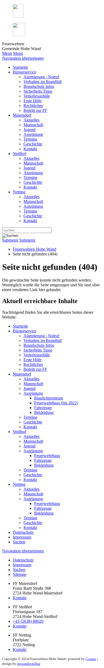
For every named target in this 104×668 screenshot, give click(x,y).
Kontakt (30, 148)
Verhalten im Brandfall (42, 81)
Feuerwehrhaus (47, 455)
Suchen (19, 542)
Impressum (22, 537)
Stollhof (19, 153)
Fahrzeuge (43, 407)
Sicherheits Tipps (37, 91)
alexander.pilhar (28, 664)
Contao (91, 659)
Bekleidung (44, 412)
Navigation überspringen (23, 58)
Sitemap (19, 574)
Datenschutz (23, 532)
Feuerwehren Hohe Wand (34, 249)
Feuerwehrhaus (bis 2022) (56, 403)
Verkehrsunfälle (36, 96)
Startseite (20, 67)
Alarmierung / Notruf (41, 77)
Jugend (29, 129)
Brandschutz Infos (38, 86)
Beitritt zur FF (35, 110)
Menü (7, 53)
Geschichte (32, 144)
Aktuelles (31, 120)
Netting (19, 192)
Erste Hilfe (32, 101)
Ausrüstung (33, 134)
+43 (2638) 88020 (28, 621)
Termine (30, 139)
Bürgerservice (24, 72)
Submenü (10, 240)
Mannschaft (33, 125)
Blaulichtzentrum (48, 398)
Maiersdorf (22, 115)
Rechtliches (33, 105)
